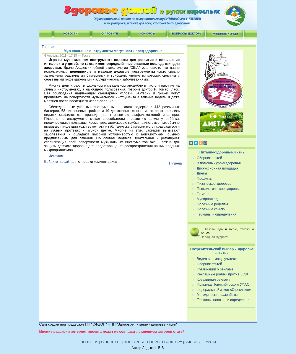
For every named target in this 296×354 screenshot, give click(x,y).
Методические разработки (218, 294)
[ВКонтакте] (191, 143)
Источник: (56, 156)
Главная (48, 47)
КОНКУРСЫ (134, 342)
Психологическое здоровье (219, 189)
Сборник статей (209, 158)
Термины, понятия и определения (224, 300)
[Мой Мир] (205, 143)
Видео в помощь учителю (217, 259)
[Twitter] (196, 143)
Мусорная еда (208, 199)
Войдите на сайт (57, 161)
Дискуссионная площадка (217, 168)
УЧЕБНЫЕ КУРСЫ (200, 342)
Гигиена (175, 163)
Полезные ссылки (211, 209)
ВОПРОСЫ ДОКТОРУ (165, 342)
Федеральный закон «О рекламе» (224, 289)
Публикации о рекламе (215, 269)
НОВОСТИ (89, 342)
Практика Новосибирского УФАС (223, 284)
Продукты (205, 178)
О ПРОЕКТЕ (111, 342)
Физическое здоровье (214, 183)
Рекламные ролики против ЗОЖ (222, 274)
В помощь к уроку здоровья (219, 163)
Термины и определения (216, 214)
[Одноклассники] (201, 143)
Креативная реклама (213, 279)
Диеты (202, 173)
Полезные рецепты (212, 204)
